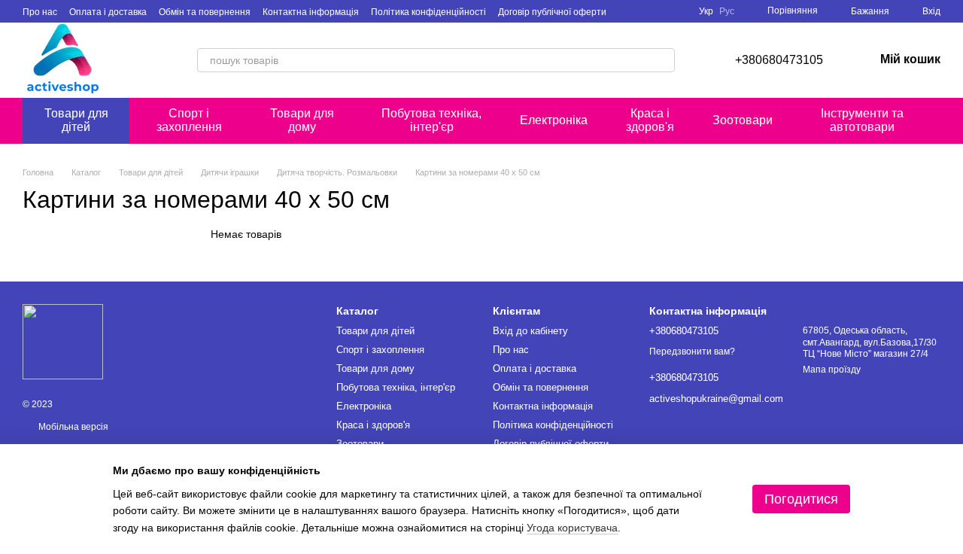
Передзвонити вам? (692, 351)
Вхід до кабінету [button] (530, 330)
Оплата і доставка (108, 12)
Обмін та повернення (205, 12)
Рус (726, 11)
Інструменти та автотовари (862, 120)
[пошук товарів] (663, 60)
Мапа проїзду (832, 369)
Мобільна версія (72, 427)
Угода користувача (572, 528)
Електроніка (554, 120)
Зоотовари (742, 120)
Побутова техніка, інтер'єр (431, 120)
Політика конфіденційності (428, 12)
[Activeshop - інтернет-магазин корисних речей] (63, 341)
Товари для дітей (76, 120)
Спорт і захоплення (189, 120)
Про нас (40, 12)
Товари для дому (302, 120)
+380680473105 (779, 59)
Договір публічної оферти (552, 12)
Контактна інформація (311, 12)
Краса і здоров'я (650, 120)
